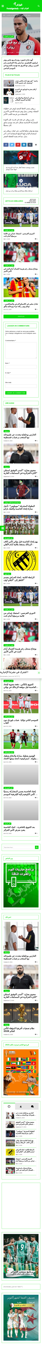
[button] (39, 673)
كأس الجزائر (7, 823)
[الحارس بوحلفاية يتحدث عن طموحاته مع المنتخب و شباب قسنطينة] (21, 418)
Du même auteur (30, 202)
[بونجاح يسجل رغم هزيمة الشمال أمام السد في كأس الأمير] (21, 252)
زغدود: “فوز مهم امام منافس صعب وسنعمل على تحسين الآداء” (26, 82)
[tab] (30, 200)
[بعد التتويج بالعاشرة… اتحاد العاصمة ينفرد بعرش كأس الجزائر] (21, 810)
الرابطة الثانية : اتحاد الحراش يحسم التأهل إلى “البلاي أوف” (19, 578)
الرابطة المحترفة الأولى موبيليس (12, 502)
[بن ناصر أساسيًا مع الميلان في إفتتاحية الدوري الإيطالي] (9, 100)
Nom (7, 363)
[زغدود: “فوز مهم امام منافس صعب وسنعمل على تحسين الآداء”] (9, 83)
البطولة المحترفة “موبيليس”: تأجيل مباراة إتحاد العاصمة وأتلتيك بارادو (19, 507)
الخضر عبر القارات (10, 15)
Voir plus (21, 316)
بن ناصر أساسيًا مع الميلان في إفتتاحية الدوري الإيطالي (24, 99)
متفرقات (6, 1025)
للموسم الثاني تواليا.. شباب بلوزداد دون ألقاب (21, 721)
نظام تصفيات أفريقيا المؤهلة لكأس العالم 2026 (19, 1029)
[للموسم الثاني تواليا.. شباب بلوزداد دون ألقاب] (21, 703)
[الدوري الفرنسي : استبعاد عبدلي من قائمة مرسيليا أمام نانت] (21, 217)
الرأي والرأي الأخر (8, 716)
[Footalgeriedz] (18, 6)
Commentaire (10, 340)
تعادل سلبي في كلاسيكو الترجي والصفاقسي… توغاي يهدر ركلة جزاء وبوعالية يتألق (21, 305)
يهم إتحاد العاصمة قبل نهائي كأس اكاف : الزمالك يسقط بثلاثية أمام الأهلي (21, 543)
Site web (8, 382)
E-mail (8, 373)
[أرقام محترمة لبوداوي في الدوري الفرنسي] (9, 91)
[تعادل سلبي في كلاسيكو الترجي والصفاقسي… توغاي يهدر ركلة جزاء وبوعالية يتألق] (21, 287)
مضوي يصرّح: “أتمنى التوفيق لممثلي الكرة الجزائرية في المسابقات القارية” (20, 471)
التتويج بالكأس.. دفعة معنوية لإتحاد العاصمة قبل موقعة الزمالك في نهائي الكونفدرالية (20, 686)
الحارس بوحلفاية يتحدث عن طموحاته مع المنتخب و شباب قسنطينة (20, 436)
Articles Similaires (32, 200)
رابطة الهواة (7, 574)
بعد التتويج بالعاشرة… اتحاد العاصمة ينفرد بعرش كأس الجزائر (19, 828)
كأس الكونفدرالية (8, 538)
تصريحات (6, 431)
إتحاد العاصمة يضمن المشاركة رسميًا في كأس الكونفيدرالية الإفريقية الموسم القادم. (21, 793)
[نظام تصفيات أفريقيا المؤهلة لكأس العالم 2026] (21, 1013)
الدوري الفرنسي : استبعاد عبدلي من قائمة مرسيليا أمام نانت (19, 234)
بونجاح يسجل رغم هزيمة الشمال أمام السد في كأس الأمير (21, 270)
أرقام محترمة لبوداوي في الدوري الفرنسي (25, 90)
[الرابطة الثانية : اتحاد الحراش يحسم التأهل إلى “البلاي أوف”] (21, 561)
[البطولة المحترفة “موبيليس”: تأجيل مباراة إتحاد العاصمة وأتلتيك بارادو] (21, 489)
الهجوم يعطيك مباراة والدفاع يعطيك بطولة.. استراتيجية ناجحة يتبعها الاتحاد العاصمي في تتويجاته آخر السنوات (20, 757)
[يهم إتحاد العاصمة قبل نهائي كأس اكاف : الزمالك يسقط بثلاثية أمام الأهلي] (21, 525)
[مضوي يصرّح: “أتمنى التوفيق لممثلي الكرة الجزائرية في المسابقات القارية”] (21, 453)
